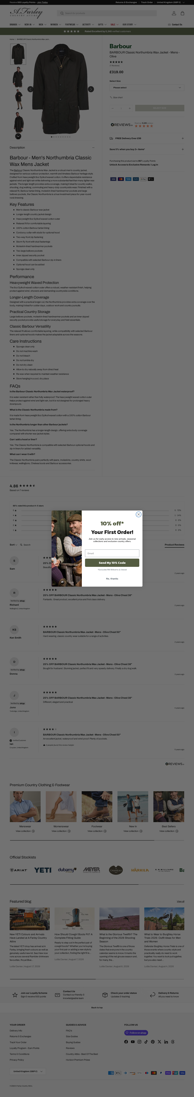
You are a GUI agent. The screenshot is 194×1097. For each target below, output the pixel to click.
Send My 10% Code (112, 562)
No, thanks (112, 578)
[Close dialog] (138, 514)
